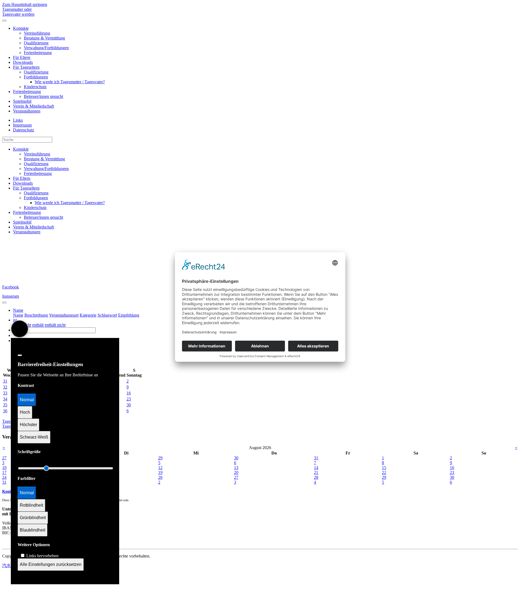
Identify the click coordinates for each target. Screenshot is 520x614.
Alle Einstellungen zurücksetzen (51, 564)
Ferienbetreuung (38, 52)
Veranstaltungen (26, 111)
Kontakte (21, 28)
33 (5, 393)
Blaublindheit (32, 530)
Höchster (28, 424)
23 (128, 399)
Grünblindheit (33, 517)
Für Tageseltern (26, 67)
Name (18, 315)
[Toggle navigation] (4, 302)
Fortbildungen (36, 77)
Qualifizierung (36, 43)
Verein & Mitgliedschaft (33, 106)
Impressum (22, 125)
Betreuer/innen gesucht (43, 96)
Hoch (25, 412)
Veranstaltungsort (64, 315)
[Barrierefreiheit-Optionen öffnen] (19, 328)
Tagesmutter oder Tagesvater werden (18, 11)
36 (5, 411)
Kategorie (88, 315)
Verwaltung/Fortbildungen (46, 47)
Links (18, 120)
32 (5, 387)
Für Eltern (21, 57)
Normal (27, 399)
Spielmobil (22, 101)
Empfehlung (128, 315)
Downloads (23, 62)
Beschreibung (36, 315)
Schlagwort (107, 315)
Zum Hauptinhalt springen (24, 4)
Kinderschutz (35, 86)
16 (128, 393)
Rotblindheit (31, 505)
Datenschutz (23, 130)
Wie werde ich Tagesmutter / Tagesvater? (70, 81)
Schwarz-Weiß (34, 437)
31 (5, 381)
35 (5, 405)
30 (128, 405)
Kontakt (9, 491)
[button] (18, 310)
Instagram (10, 296)
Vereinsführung (37, 33)
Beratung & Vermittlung (44, 38)
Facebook (10, 287)
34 (5, 399)
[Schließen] (20, 355)
